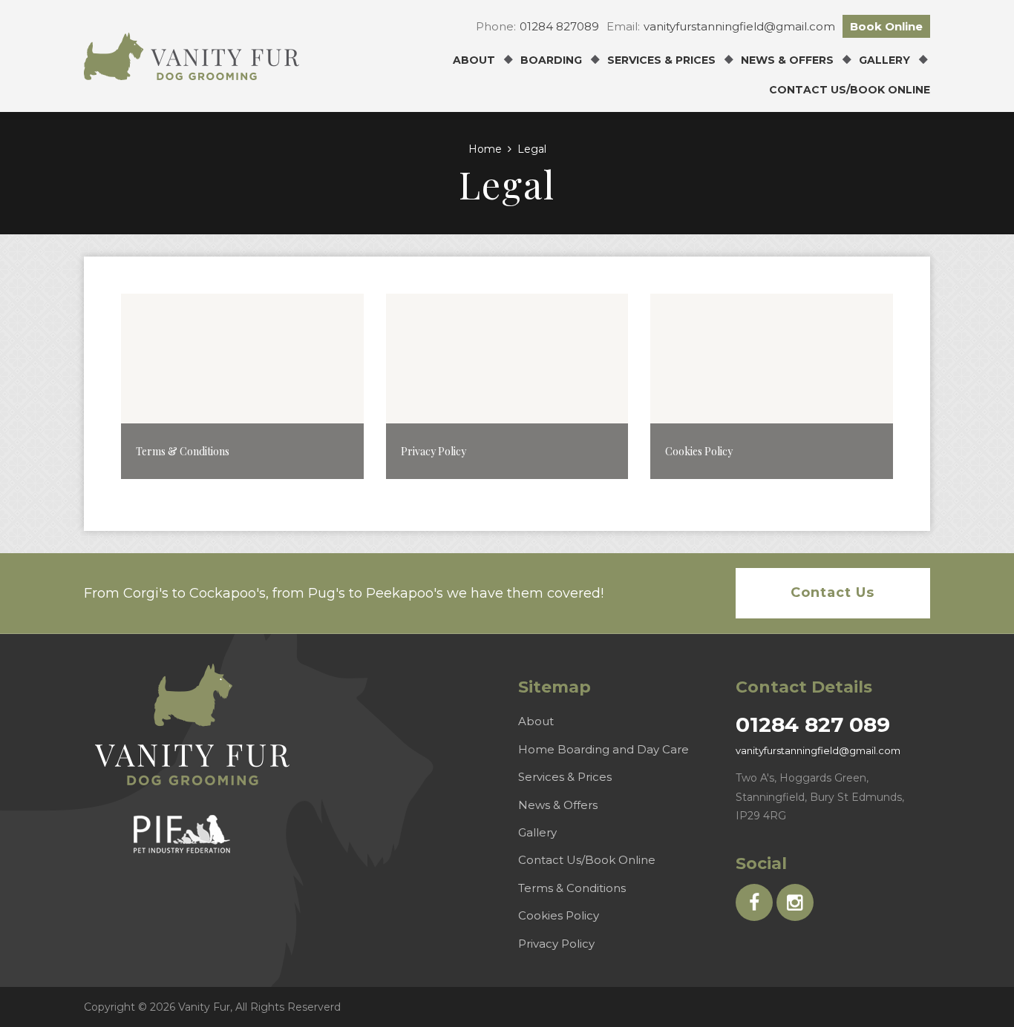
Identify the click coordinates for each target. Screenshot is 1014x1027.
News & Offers (787, 60)
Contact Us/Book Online (849, 89)
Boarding (551, 60)
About (474, 60)
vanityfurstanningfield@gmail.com (739, 26)
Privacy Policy (556, 944)
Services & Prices (661, 60)
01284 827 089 (813, 724)
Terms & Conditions (572, 888)
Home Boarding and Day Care (603, 749)
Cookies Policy (558, 915)
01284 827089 (559, 26)
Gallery (884, 60)
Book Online (886, 26)
